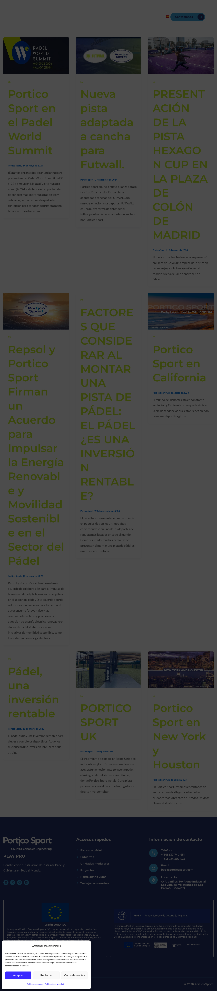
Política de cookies (35, 984)
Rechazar (46, 975)
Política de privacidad (54, 984)
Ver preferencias (74, 975)
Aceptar (18, 975)
